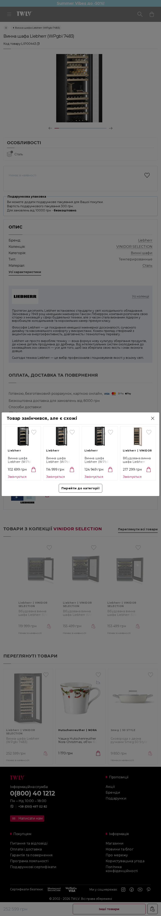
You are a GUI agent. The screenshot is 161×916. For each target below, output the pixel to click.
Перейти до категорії (80, 488)
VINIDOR (145, 450)
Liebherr (14, 450)
